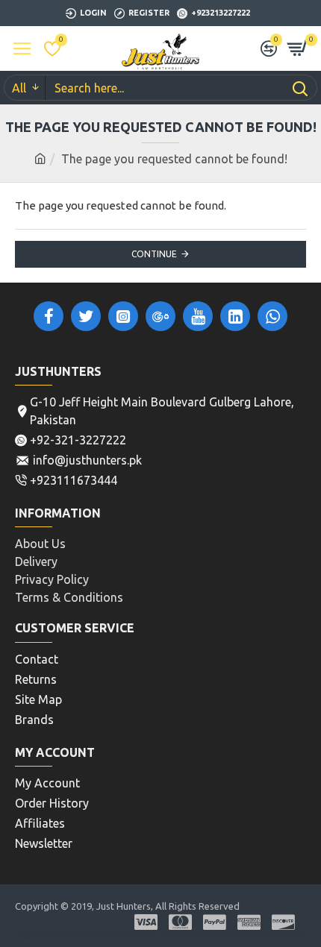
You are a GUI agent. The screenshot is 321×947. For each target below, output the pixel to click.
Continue (154, 254)
